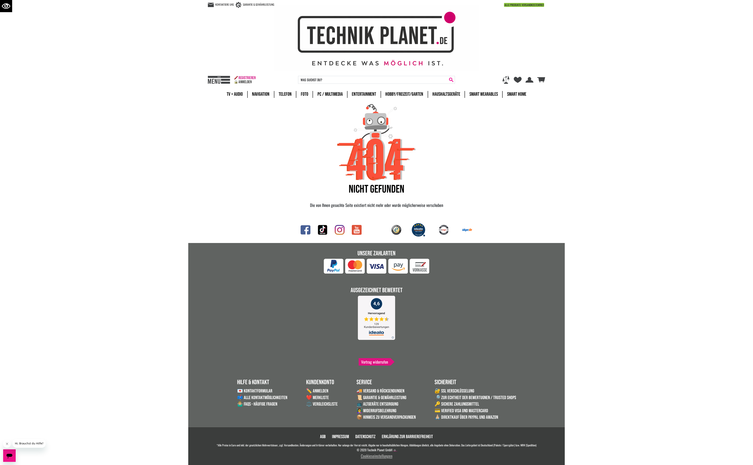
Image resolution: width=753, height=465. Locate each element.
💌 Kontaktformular (254, 391)
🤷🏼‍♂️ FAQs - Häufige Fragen (257, 404)
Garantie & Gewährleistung (258, 4)
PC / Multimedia (330, 94)
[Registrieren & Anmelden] (245, 80)
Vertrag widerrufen (374, 362)
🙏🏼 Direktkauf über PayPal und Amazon (466, 417)
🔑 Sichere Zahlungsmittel (457, 404)
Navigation (260, 94)
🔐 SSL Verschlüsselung (454, 391)
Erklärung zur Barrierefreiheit (407, 437)
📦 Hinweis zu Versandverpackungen (386, 417)
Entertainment (364, 94)
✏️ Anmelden (317, 391)
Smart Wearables (483, 94)
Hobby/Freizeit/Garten (404, 94)
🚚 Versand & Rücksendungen (380, 391)
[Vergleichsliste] (506, 80)
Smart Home (516, 94)
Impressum (340, 437)
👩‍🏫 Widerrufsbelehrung (376, 411)
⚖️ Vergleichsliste (322, 404)
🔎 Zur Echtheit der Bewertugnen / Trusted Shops (475, 397)
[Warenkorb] (541, 79)
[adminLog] (394, 450)
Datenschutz (365, 437)
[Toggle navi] (219, 80)
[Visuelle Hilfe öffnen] (6, 6)
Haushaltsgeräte (446, 94)
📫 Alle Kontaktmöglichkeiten (262, 397)
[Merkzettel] (518, 80)
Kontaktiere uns (224, 4)
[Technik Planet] (376, 38)
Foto (304, 94)
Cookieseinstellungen (376, 456)
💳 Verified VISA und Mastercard (461, 411)
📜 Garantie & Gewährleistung (381, 397)
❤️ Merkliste (317, 397)
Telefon (285, 94)
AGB (323, 437)
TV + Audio (235, 94)
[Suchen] (451, 80)
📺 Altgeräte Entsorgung (377, 404)
